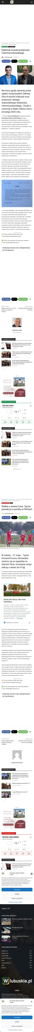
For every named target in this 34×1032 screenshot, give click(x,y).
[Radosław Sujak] (3, 57)
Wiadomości (12, 43)
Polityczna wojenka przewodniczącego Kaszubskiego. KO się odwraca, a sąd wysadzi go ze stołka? (22, 345)
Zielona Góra (19, 43)
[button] (31, 1001)
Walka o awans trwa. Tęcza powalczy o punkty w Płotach (9, 310)
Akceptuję (17, 1017)
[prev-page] (3, 369)
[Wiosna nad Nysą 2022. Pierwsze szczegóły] (6, 938)
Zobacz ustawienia (17, 1026)
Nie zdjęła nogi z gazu (17, 927)
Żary (3, 348)
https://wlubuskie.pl (17, 332)
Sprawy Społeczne (11, 46)
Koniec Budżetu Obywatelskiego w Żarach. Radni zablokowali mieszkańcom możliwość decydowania (22, 362)
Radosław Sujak (8, 57)
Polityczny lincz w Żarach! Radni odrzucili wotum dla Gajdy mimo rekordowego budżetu (22, 353)
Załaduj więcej (16, 469)
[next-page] (5, 369)
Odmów (17, 1022)
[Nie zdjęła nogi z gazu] (6, 930)
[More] (30, 61)
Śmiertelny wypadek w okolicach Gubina (22, 919)
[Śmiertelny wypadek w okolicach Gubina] (6, 921)
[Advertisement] (17, 22)
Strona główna (5, 43)
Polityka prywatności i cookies (15, 1029)
